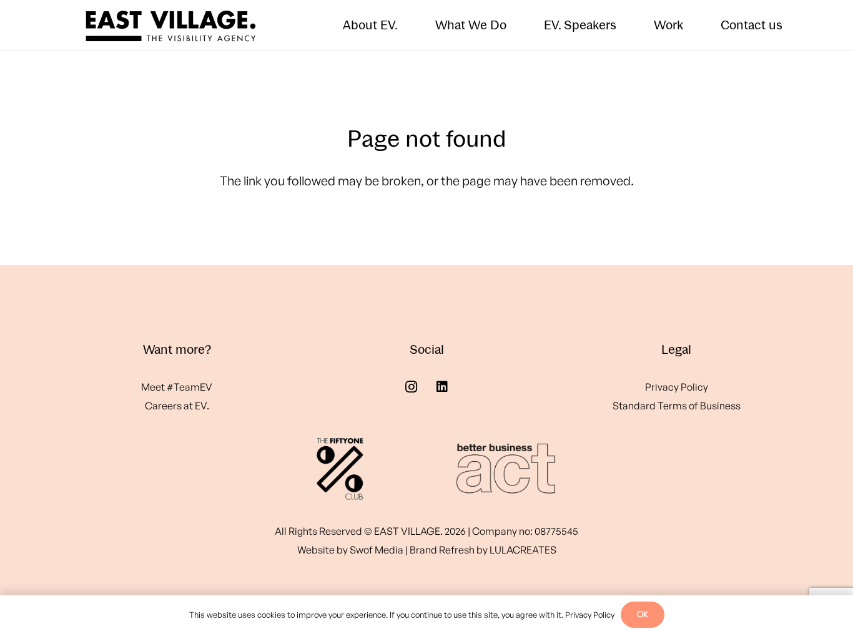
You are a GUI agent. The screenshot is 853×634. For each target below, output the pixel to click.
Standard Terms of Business (677, 405)
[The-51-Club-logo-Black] (340, 468)
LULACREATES (523, 550)
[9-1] (499, 468)
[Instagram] (410, 386)
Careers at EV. (177, 405)
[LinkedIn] (442, 386)
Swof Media (376, 550)
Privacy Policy (676, 387)
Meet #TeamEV (176, 387)
